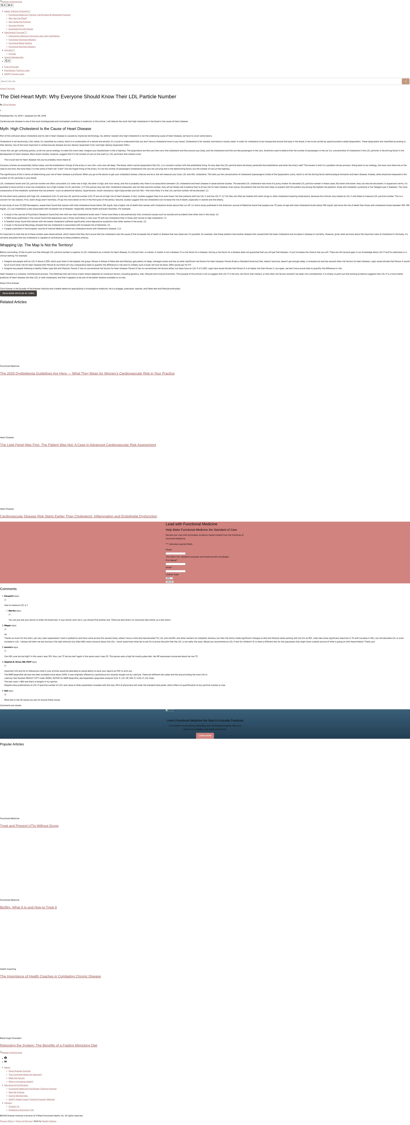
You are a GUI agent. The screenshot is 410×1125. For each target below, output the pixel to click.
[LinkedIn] (5, 1062)
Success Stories (16, 25)
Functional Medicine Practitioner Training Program (33, 1089)
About (7, 1067)
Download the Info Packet (21, 29)
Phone (169, 549)
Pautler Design (49, 1121)
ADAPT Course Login (14, 74)
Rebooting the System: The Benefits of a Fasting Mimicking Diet (48, 1045)
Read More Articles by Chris (18, 293)
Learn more (205, 736)
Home (3, 88)
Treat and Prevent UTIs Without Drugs (29, 826)
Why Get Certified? (18, 18)
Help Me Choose (16, 1092)
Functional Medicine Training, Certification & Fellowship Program (40, 15)
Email (169, 567)
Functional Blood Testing (20, 43)
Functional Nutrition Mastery (22, 47)
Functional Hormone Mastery (22, 39)
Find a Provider (11, 67)
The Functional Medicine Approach (25, 1074)
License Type (172, 574)
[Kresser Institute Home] (11, 2)
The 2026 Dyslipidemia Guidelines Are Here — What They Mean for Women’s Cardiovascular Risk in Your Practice (87, 373)
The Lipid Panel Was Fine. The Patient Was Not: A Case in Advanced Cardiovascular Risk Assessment (78, 445)
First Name (171, 560)
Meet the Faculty (17, 1078)
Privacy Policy (7, 1121)
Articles (8, 50)
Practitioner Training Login (17, 70)
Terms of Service (24, 1121)
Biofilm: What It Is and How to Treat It (28, 907)
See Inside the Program (20, 22)
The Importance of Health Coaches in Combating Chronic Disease (50, 976)
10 (119, 228)
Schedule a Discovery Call (21, 1110)
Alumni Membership (13, 57)
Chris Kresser (9, 104)
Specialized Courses (14, 32)
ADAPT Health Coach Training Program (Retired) (32, 1099)
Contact (8, 1103)
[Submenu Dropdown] (28, 11)
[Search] (3, 5)
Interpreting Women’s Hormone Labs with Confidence (34, 36)
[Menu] (10, 5)
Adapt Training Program (15, 11)
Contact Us (14, 1106)
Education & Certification (16, 1085)
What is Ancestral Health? (21, 1081)
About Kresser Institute (20, 1071)
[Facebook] (5, 1058)
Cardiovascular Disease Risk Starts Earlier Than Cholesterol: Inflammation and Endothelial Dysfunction (78, 516)
